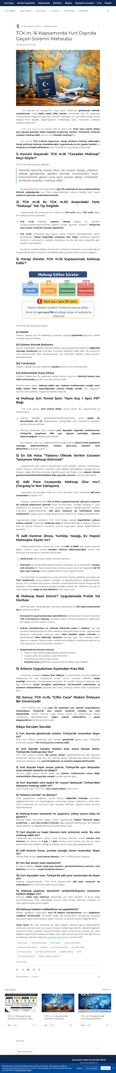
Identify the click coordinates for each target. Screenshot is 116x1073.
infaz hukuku (56, 943)
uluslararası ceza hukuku (27, 947)
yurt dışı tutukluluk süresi (46, 952)
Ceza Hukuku (25, 11)
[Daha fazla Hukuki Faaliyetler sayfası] (34, 3)
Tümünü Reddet (91, 1068)
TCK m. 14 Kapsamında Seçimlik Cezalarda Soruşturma (56, 1017)
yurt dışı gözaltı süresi (26, 956)
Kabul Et (106, 1068)
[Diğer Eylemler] (98, 26)
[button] (108, 11)
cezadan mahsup (66, 952)
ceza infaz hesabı (78, 947)
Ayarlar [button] (79, 1068)
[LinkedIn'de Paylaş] (28, 970)
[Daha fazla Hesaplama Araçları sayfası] (93, 3)
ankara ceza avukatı (72, 943)
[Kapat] (113, 1068)
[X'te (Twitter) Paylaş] (23, 970)
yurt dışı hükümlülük (59, 947)
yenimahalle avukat (39, 943)
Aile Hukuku (41, 11)
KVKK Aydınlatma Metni (23, 1070)
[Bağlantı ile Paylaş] (34, 970)
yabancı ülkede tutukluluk (49, 956)
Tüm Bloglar (10, 11)
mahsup (44, 947)
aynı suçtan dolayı (25, 952)
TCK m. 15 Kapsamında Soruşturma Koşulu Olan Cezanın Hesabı (20, 1017)
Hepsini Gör (106, 989)
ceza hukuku (22, 943)
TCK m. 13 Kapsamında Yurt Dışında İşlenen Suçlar (92, 1017)
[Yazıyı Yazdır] (39, 970)
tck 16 (79, 952)
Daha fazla (83, 11)
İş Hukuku (55, 11)
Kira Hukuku (69, 11)
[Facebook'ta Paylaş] (17, 970)
